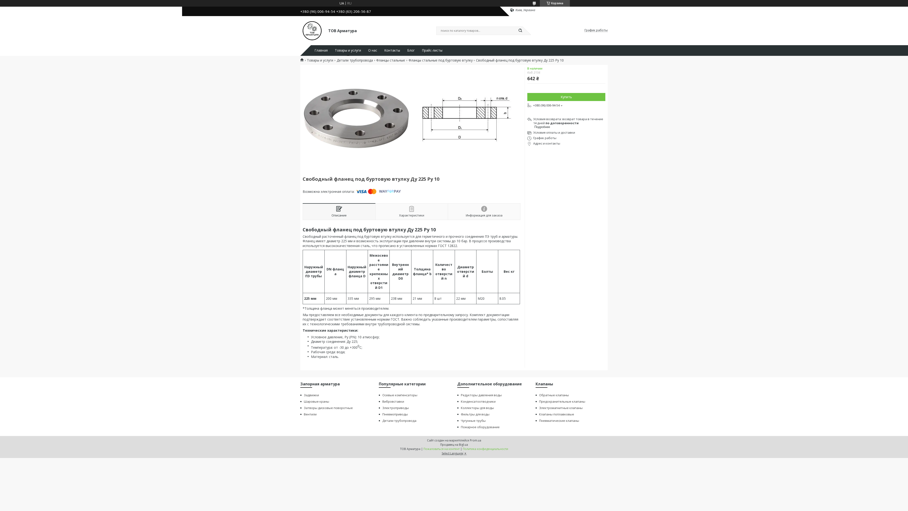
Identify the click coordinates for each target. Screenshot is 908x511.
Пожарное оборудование (480, 427)
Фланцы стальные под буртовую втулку (441, 60)
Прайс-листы (432, 50)
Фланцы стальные (390, 60)
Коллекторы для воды (477, 408)
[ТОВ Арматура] (312, 30)
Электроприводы (395, 408)
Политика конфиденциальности (485, 449)
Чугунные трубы (473, 420)
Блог (411, 50)
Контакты (392, 50)
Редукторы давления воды (481, 395)
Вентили (310, 414)
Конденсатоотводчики (478, 401)
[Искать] (520, 30)
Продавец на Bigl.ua (454, 445)
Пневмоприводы (395, 414)
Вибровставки (393, 401)
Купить (566, 97)
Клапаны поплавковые (556, 414)
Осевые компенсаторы (399, 395)
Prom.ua (475, 440)
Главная (321, 50)
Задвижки (311, 395)
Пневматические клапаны (559, 420)
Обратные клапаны (554, 395)
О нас (372, 50)
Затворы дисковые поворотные (328, 408)
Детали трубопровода (355, 60)
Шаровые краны (316, 401)
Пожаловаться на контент (441, 449)
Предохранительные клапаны (562, 401)
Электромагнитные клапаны (561, 408)
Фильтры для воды (475, 414)
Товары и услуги (348, 50)
